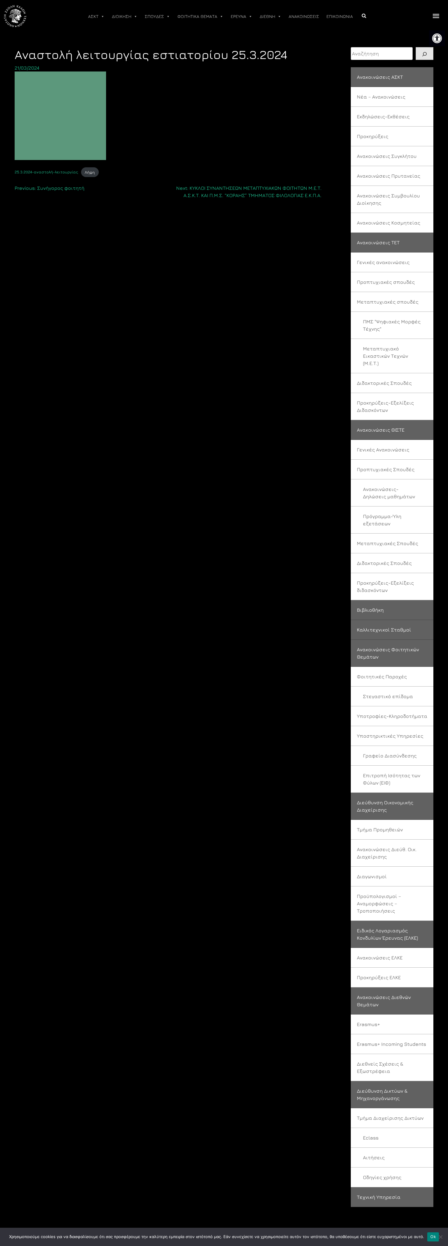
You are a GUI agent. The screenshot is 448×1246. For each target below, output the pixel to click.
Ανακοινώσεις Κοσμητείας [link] (388, 222)
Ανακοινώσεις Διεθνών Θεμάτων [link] (384, 1000)
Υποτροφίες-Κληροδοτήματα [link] (392, 716)
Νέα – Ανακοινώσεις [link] (381, 96)
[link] (437, 38)
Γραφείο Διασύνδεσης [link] (390, 755)
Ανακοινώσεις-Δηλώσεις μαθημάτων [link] (389, 492)
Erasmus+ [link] (368, 1024)
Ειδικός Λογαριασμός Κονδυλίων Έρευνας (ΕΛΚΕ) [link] (387, 934)
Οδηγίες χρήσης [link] (382, 1177)
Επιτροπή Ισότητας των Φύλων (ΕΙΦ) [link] (391, 779)
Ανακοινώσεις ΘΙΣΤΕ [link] (380, 430)
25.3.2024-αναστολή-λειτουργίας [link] (46, 172)
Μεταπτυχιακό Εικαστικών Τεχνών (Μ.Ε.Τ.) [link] (385, 356)
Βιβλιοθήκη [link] (370, 610)
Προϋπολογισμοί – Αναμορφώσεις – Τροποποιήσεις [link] (379, 903)
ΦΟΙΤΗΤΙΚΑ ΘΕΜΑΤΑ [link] (197, 16)
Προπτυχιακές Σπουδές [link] (385, 469)
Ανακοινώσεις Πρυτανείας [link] (388, 176)
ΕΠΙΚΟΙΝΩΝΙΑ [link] (339, 16)
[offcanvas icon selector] (436, 16)
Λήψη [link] (90, 172)
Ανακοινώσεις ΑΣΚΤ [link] (380, 77)
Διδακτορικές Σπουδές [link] (384, 383)
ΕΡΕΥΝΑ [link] (238, 16)
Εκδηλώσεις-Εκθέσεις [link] (383, 116)
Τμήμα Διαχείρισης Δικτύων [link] (390, 1118)
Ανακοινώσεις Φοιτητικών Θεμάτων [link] (388, 653)
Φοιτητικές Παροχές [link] (382, 676)
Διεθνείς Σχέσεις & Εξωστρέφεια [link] (380, 1067)
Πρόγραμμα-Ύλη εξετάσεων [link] (382, 519)
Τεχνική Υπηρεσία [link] (378, 1197)
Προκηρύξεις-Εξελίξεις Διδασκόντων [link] (385, 406)
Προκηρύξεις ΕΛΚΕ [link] (379, 977)
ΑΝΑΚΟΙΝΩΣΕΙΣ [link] (304, 16)
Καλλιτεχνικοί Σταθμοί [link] (384, 629)
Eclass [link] (371, 1137)
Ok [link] (433, 1236)
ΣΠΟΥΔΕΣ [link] (154, 16)
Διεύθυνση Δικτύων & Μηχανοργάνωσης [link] (382, 1094)
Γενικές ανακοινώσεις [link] (383, 262)
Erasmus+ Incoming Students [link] (391, 1044)
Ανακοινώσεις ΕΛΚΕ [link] (380, 957)
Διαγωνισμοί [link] (372, 876)
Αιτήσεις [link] (374, 1157)
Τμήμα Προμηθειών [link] (380, 829)
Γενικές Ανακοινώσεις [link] (383, 449)
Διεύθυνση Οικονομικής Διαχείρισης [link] (385, 806)
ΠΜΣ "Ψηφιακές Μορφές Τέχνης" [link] (392, 325)
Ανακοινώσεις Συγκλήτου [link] (387, 156)
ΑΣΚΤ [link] (93, 16)
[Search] (424, 53)
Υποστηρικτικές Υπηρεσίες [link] (390, 736)
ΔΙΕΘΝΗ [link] (267, 16)
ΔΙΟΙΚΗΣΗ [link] (121, 16)
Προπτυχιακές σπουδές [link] (386, 282)
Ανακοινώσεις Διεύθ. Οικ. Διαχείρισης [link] (387, 853)
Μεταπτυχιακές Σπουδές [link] (387, 543)
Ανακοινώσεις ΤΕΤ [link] (378, 242)
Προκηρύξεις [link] (372, 136)
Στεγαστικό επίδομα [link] (388, 696)
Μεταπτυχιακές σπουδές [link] (387, 302)
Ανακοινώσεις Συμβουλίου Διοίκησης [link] (388, 199)
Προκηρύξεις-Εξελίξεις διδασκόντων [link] (385, 586)
